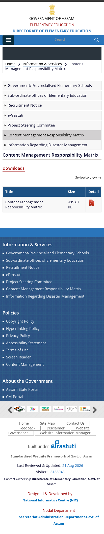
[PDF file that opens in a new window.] (93, 203)
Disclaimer (56, 428)
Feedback (27, 428)
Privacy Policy (18, 335)
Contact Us (75, 423)
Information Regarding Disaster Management (47, 145)
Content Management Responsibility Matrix (46, 135)
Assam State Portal (22, 389)
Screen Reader (18, 357)
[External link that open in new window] (19, 408)
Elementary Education (52, 24)
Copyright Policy (20, 321)
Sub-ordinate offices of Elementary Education (47, 95)
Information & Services (42, 63)
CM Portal (14, 396)
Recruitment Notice (25, 105)
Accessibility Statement (26, 343)
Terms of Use (17, 350)
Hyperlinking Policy (23, 328)
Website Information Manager (65, 432)
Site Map (47, 423)
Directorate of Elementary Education (52, 30)
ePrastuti (15, 115)
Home (10, 63)
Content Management (25, 364)
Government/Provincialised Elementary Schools (50, 85)
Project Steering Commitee (31, 125)
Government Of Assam (51, 18)
